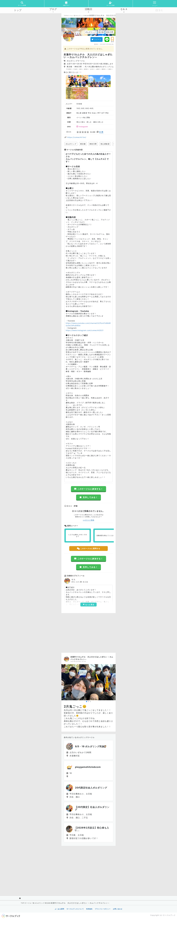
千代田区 (69, 69)
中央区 (75, 69)
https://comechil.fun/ (76, 137)
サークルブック (169, 915)
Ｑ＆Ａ (124, 9)
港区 (80, 69)
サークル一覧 (71, 15)
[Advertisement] (88, 632)
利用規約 (89, 909)
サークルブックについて (75, 909)
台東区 (98, 69)
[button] (86, 701)
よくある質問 (59, 909)
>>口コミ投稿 (88, 520)
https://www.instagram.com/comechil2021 (85, 330)
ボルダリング (80, 15)
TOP (65, 15)
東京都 (87, 15)
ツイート (97, 39)
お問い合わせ (117, 909)
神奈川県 (93, 144)
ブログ (53, 9)
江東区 (109, 69)
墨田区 (104, 69)
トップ (18, 10)
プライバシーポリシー (103, 909)
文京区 (92, 69)
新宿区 (86, 69)
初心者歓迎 (105, 144)
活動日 (88, 9)
